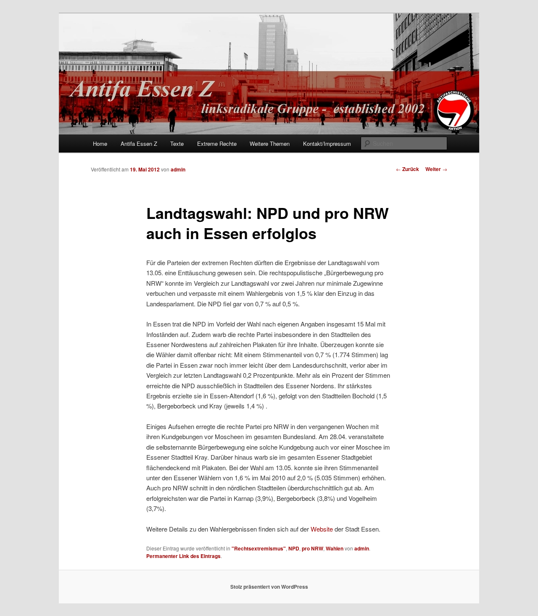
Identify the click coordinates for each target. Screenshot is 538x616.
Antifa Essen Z (139, 143)
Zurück (407, 169)
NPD (293, 548)
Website (322, 528)
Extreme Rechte (217, 143)
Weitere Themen (270, 143)
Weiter (436, 169)
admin (178, 169)
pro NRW (312, 548)
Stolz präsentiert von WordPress (269, 586)
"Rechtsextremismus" (259, 548)
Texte (177, 143)
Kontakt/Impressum (327, 143)
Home (100, 143)
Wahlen (334, 548)
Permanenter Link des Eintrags (183, 556)
